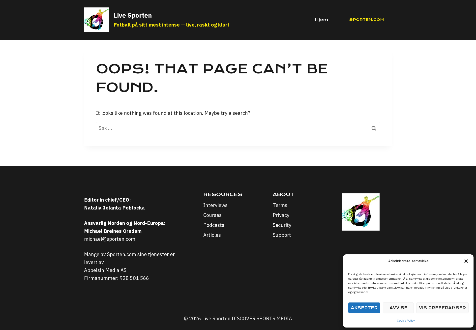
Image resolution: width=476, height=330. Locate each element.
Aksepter (364, 307)
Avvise (398, 307)
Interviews (215, 205)
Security (282, 225)
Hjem (321, 19)
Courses (212, 215)
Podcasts (213, 225)
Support (282, 235)
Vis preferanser (442, 307)
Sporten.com (366, 19)
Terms (280, 205)
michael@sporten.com (109, 239)
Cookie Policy (406, 320)
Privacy (281, 215)
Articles (212, 235)
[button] (466, 261)
